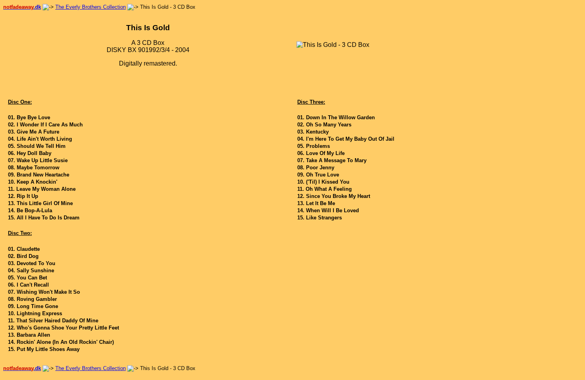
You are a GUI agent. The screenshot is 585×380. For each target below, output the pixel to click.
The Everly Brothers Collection (90, 7)
